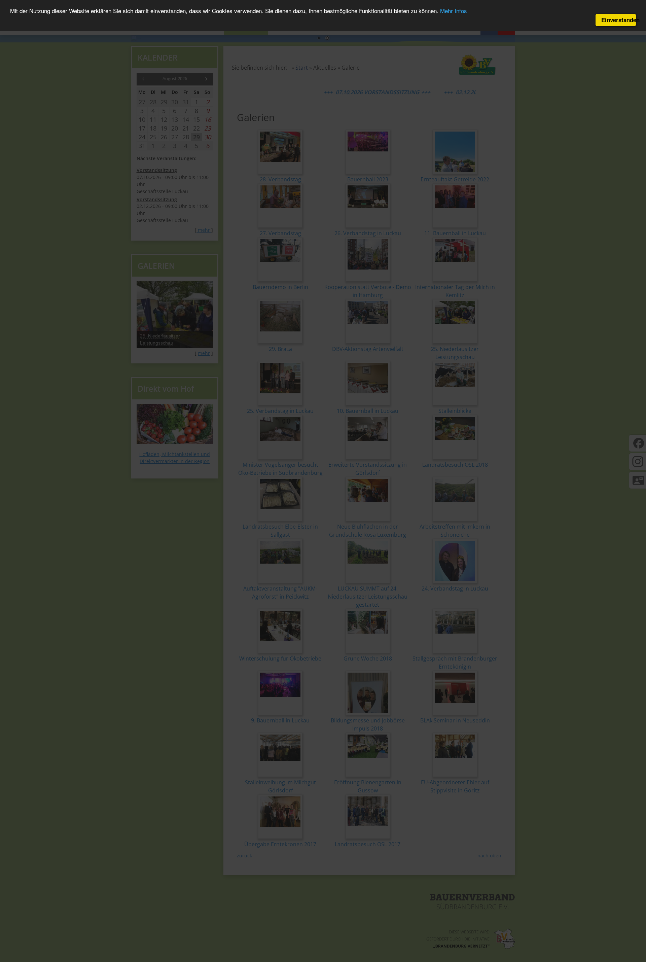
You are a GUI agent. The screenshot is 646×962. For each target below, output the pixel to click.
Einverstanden (618, 20)
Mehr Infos (453, 11)
